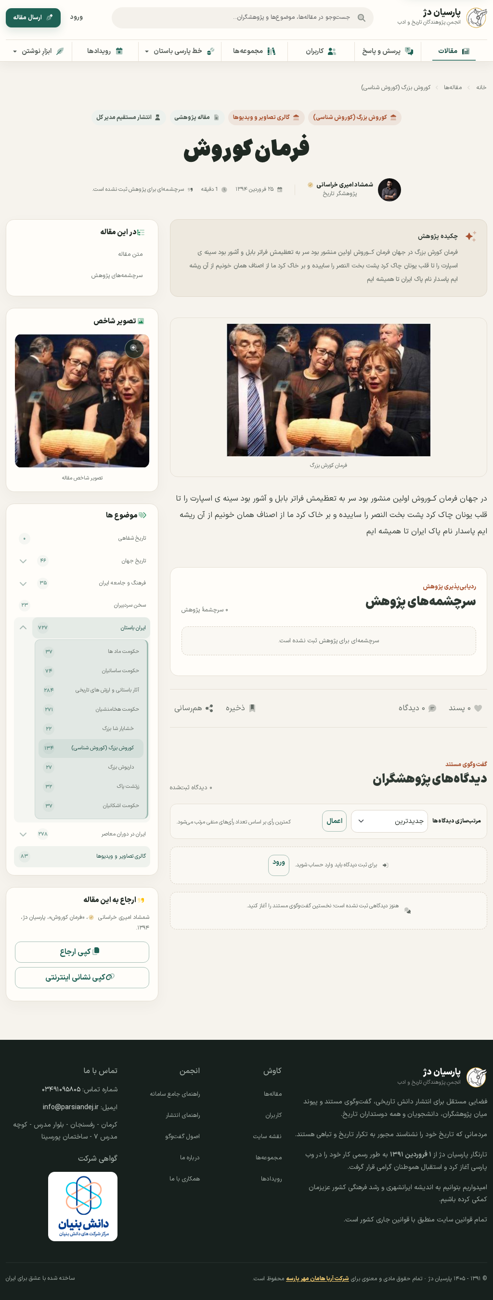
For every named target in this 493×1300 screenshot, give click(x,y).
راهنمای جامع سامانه (175, 1094)
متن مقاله (130, 254)
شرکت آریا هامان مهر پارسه (317, 1278)
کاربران (274, 1115)
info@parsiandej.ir (71, 1107)
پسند (460, 708)
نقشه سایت (267, 1136)
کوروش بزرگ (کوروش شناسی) (395, 87)
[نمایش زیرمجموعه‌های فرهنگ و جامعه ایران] (23, 583)
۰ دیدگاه (412, 708)
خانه (481, 87)
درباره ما (190, 1158)
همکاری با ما (184, 1179)
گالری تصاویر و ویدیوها (261, 117)
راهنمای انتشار (183, 1115)
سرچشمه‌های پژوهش (117, 275)
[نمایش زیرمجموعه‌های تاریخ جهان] (23, 561)
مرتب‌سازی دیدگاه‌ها (456, 821)
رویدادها (271, 1179)
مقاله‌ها (453, 87)
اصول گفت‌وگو (182, 1136)
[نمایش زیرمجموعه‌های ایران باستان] (23, 628)
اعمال (334, 821)
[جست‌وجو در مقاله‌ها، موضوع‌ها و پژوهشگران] (361, 17)
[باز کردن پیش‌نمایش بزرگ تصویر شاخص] (82, 401)
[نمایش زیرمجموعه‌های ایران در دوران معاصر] (23, 834)
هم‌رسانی (188, 708)
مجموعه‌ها (269, 1158)
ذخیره (235, 708)
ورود (76, 17)
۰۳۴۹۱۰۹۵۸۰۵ (61, 1090)
